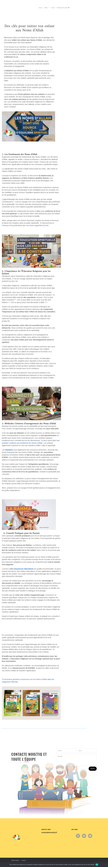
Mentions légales (15, 860)
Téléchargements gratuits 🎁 (63, 7)
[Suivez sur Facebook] (78, 836)
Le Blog (45, 7)
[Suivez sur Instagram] (84, 836)
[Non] (106, 864)
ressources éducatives (24, 569)
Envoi (93, 768)
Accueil (40, 7)
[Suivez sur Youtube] (90, 836)
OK (97, 864)
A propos (53, 7)
